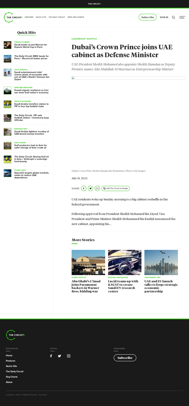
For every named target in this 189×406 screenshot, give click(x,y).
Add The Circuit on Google (117, 188)
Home (9, 355)
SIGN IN (164, 17)
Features (10, 360)
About (9, 382)
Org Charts (12, 376)
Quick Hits (26, 33)
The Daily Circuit (14, 371)
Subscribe (147, 17)
